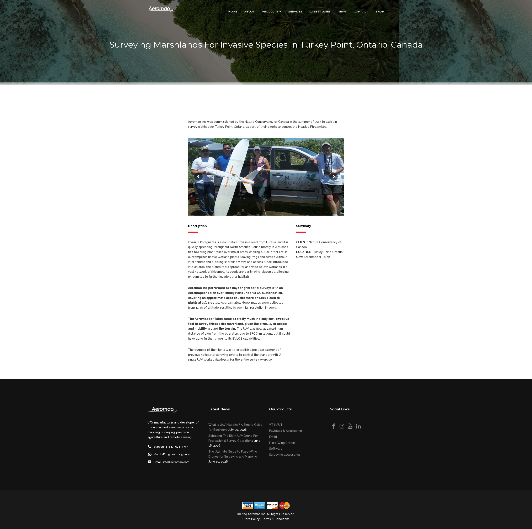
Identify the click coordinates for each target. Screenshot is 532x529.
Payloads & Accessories (286, 430)
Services (295, 11)
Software (275, 448)
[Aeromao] (159, 12)
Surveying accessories (284, 454)
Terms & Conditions (275, 519)
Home (232, 11)
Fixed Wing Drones (282, 442)
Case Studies (320, 11)
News (342, 11)
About (249, 11)
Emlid (273, 436)
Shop (380, 11)
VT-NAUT (275, 424)
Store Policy (251, 519)
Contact (361, 11)
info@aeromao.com (176, 462)
